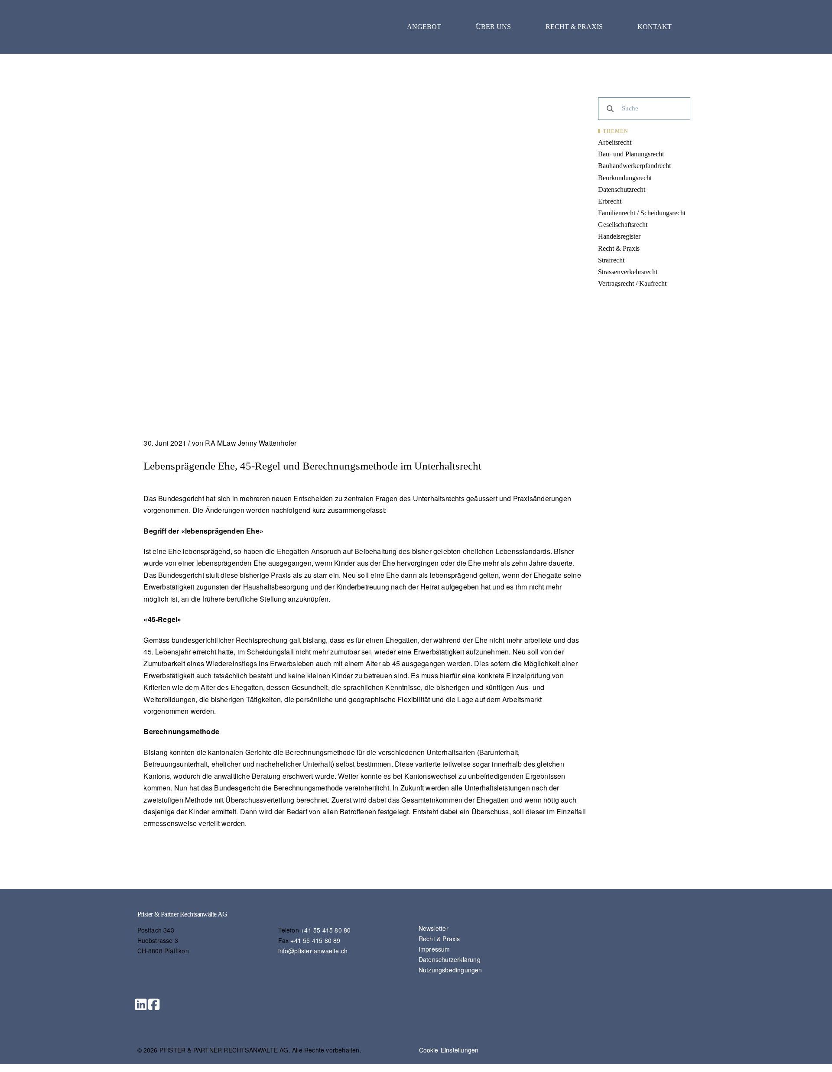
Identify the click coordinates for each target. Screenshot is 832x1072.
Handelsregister (619, 236)
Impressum (434, 949)
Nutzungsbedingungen (450, 969)
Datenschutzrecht (621, 189)
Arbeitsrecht (614, 142)
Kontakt (654, 26)
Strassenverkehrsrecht (627, 271)
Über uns (493, 26)
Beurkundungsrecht (625, 177)
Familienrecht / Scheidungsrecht (642, 213)
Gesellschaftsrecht (622, 224)
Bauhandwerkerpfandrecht (634, 165)
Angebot (424, 26)
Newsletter (433, 928)
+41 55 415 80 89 (315, 940)
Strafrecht (611, 260)
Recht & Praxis (574, 26)
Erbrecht (609, 201)
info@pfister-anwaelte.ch (313, 950)
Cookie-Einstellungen (449, 1050)
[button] (140, 1004)
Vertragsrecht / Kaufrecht (632, 283)
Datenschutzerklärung (450, 959)
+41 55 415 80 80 (326, 930)
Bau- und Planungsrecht (631, 154)
